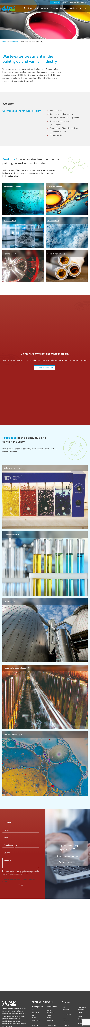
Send (20, 885)
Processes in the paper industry (82, 1009)
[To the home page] (8, 8)
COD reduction (66, 1019)
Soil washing (67, 1014)
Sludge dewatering (81, 1018)
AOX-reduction (66, 1008)
